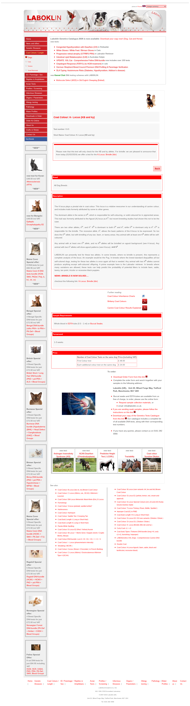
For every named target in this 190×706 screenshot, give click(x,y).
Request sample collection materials (134, 402)
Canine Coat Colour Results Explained (124, 308)
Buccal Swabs (96, 323)
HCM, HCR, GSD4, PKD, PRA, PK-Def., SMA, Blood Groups (35, 671)
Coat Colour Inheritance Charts (121, 296)
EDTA (70, 323)
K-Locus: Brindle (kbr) (107, 154)
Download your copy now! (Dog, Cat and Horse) (121, 39)
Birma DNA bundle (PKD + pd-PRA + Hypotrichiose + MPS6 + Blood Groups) (35, 483)
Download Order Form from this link (129, 377)
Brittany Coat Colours (117, 301)
